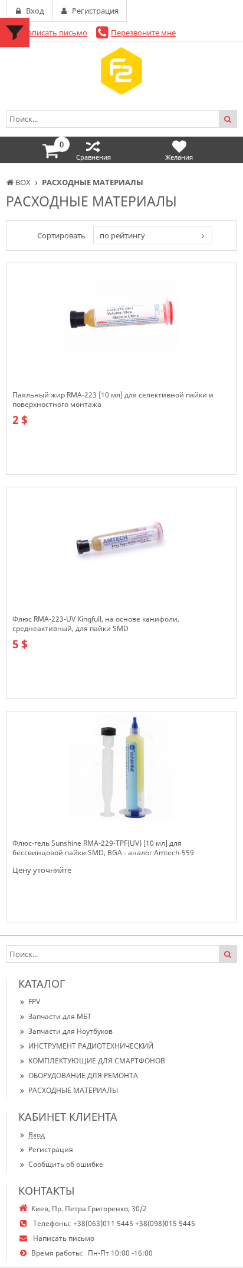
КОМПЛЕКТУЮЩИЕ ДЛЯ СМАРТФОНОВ (96, 1061)
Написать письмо (54, 32)
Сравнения (93, 157)
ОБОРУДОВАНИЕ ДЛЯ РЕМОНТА (83, 1075)
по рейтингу (122, 235)
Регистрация (50, 1149)
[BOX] (121, 71)
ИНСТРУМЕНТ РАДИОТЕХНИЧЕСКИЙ (90, 1046)
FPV (34, 1002)
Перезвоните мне (143, 32)
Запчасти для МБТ (59, 1016)
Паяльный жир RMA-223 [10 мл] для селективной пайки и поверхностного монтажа (113, 399)
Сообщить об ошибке (65, 1164)
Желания (179, 157)
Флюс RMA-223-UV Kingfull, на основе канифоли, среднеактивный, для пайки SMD (95, 623)
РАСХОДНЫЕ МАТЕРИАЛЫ (73, 1090)
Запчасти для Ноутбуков (70, 1031)
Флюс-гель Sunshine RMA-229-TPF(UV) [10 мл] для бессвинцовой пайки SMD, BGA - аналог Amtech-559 (103, 848)
